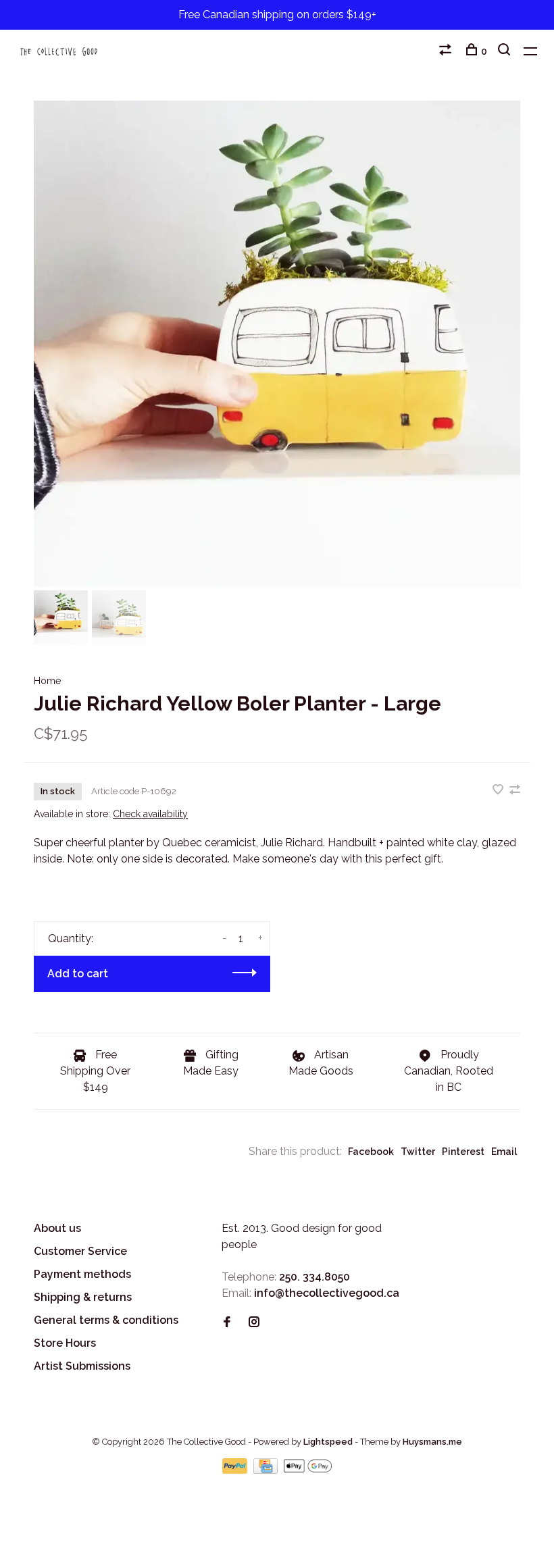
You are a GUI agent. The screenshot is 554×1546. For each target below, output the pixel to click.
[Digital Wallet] (307, 1470)
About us (57, 1228)
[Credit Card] (266, 1470)
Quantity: (70, 938)
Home (47, 680)
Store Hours (65, 1343)
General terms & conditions (106, 1320)
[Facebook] (227, 1322)
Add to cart (77, 973)
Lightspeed (328, 1442)
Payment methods (82, 1274)
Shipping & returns (83, 1297)
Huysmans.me (432, 1442)
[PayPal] (236, 1470)
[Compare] (447, 51)
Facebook (371, 1151)
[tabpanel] (277, 344)
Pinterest (463, 1151)
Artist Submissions (82, 1366)
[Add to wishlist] (499, 790)
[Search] (505, 51)
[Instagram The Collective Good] (254, 1322)
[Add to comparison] (514, 790)
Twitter (418, 1151)
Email (504, 1151)
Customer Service (80, 1251)
